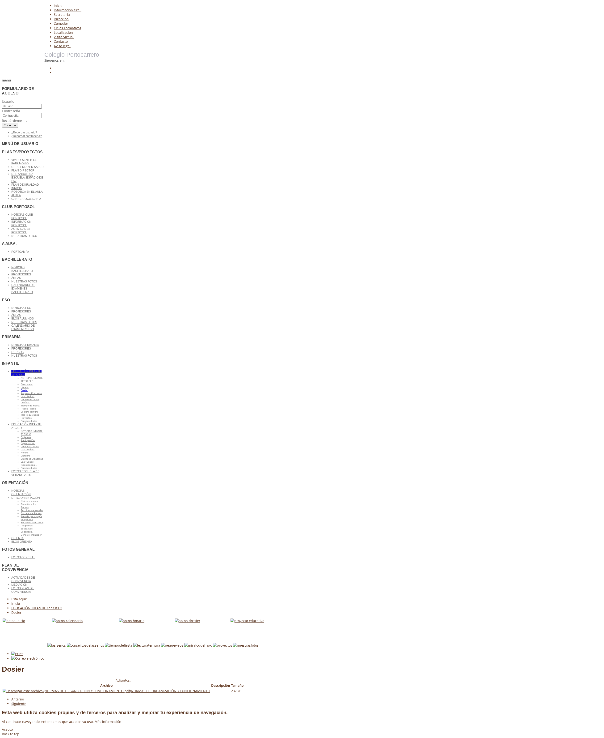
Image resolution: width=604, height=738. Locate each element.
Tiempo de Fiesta (30, 405)
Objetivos (26, 437)
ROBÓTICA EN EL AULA (27, 191)
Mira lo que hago (30, 415)
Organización (28, 443)
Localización (63, 32)
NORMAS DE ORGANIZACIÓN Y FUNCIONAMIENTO (170, 691)
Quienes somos (29, 501)
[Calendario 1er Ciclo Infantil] (67, 621)
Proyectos (26, 418)
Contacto (61, 41)
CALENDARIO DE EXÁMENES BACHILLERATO (23, 289)
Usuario (8, 101)
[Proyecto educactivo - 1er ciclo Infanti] (247, 621)
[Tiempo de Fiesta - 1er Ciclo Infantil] (118, 645)
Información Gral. (67, 10)
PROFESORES (21, 274)
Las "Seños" (27, 396)
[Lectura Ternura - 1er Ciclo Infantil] (146, 645)
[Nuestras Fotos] (246, 645)
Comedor (61, 23)
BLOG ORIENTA (21, 541)
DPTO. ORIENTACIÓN (25, 497)
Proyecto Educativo (31, 393)
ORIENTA (17, 538)
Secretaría (62, 14)
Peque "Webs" (29, 408)
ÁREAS (16, 278)
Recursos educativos (32, 522)
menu (6, 80)
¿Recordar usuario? (24, 132)
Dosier (24, 390)
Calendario (27, 384)
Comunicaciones (30, 446)
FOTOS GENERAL (23, 557)
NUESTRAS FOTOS (24, 236)
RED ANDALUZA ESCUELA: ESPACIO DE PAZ (27, 178)
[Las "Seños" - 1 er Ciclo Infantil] (56, 645)
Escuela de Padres (31, 513)
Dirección (61, 19)
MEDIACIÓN (19, 584)
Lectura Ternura (29, 411)
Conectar (10, 125)
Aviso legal (62, 46)
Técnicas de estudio (32, 510)
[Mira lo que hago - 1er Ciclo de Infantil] (198, 645)
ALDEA (16, 195)
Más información (108, 721)
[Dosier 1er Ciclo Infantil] (187, 621)
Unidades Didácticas (32, 458)
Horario (25, 387)
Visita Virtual (64, 37)
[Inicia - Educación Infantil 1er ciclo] (14, 621)
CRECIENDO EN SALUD (27, 167)
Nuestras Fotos (29, 421)
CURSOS (17, 352)
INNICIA (16, 188)
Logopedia (27, 531)
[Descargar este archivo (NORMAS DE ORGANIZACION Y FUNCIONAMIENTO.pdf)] (67, 691)
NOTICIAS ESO (21, 308)
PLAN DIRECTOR (22, 170)
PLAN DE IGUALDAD (25, 184)
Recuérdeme (12, 120)
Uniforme (25, 455)
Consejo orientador (31, 534)
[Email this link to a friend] (27, 658)
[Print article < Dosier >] (17, 654)
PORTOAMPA (20, 251)
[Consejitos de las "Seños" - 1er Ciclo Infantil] (85, 645)
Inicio (58, 5)
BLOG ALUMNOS (22, 318)
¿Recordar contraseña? (26, 136)
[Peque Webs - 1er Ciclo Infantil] (172, 645)
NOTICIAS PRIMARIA (25, 345)
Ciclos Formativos (67, 28)
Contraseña (11, 111)
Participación (28, 440)
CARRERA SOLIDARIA (26, 198)
